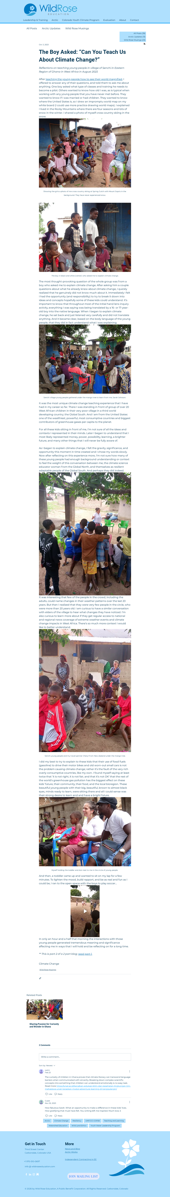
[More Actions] (129, 1071)
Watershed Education (58, 1125)
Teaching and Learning (114, 1121)
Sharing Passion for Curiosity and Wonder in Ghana (44, 1025)
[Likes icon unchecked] (46, 1094)
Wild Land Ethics (79, 1125)
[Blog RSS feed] (144, 44)
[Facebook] (26, 1174)
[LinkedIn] (30, 1174)
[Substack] (37, 1174)
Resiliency (77, 1121)
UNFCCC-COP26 (92, 1121)
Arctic (47, 1121)
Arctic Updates (51, 28)
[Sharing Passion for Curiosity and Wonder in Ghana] (45, 1009)
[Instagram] (33, 1174)
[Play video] (85, 911)
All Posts (32, 28)
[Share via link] (40, 978)
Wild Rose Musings (77, 28)
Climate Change (49, 963)
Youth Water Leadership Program (105, 1125)
